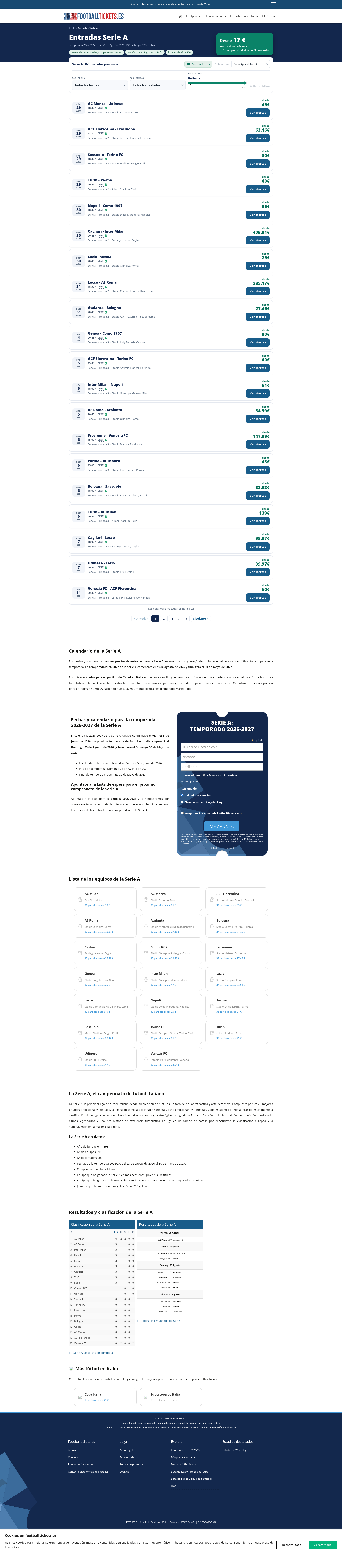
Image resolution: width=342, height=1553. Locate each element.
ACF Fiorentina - (111, 129)
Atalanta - (104, 308)
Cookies (124, 1471)
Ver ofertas (258, 112)
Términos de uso (129, 1457)
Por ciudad (137, 78)
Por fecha (78, 78)
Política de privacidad (223, 848)
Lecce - (102, 282)
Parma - (104, 461)
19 (185, 618)
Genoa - (105, 333)
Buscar (271, 16)
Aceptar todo (322, 1545)
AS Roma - (105, 410)
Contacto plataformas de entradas (88, 1471)
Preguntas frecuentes (80, 1464)
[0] (189, 87)
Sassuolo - (105, 154)
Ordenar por (222, 64)
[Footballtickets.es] (94, 15)
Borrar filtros (261, 86)
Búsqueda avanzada (183, 1457)
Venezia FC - (112, 588)
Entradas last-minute (244, 16)
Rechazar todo (291, 1545)
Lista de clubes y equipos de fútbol (191, 1478)
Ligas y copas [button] (213, 16)
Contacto (73, 1457)
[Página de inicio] (180, 16)
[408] (244, 87)
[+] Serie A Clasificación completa (91, 1353)
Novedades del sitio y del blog (203, 802)
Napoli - (105, 205)
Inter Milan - (105, 384)
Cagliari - (106, 231)
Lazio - (99, 257)
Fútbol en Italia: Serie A (221, 775)
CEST (101, 108)
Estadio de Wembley (234, 1450)
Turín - (100, 180)
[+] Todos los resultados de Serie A (159, 1321)
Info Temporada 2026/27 (185, 1450)
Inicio (72, 28)
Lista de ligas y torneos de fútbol (190, 1471)
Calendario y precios (197, 795)
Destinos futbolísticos (183, 1464)
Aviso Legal (126, 1450)
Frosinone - (108, 435)
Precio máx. (195, 74)
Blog (173, 1486)
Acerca (72, 1450)
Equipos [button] (191, 16)
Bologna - (104, 486)
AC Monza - (105, 103)
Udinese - (101, 563)
